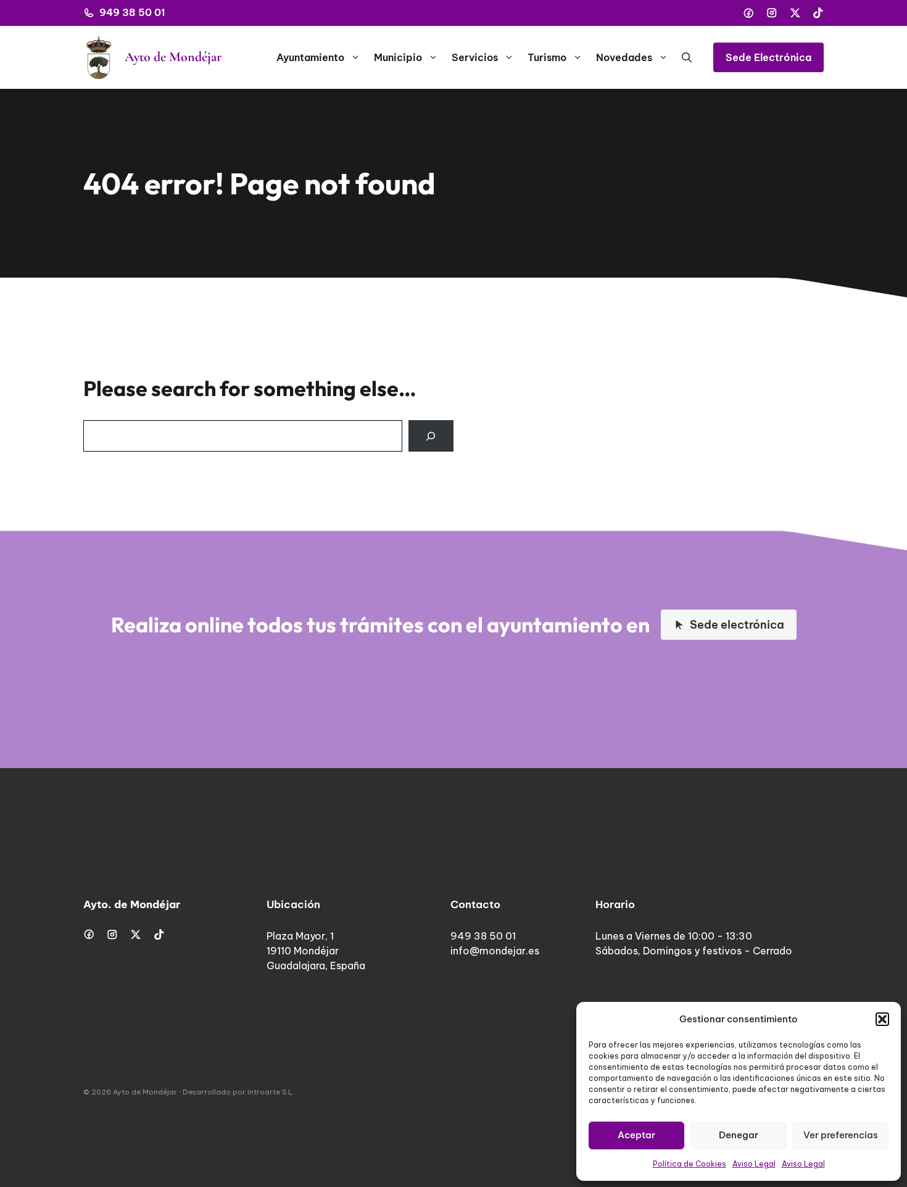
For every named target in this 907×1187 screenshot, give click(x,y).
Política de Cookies (689, 1163)
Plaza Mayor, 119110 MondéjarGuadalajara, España (316, 951)
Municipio (398, 57)
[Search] (431, 436)
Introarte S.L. (270, 1092)
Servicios (475, 57)
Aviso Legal (754, 1163)
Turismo (547, 57)
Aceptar (636, 1135)
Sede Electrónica (768, 57)
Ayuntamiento (310, 57)
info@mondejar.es (494, 951)
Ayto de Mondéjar (173, 57)
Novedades (624, 57)
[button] (882, 1019)
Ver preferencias (840, 1135)
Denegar (738, 1135)
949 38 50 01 (132, 12)
